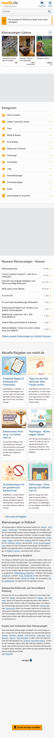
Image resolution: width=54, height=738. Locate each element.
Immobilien (12, 162)
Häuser (44, 527)
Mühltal (20, 635)
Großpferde (6, 576)
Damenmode (44, 606)
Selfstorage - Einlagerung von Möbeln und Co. (39, 487)
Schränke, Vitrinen (14, 543)
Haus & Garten (13, 115)
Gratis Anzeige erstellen (28, 727)
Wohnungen (13, 530)
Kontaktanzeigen (15, 182)
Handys (12, 598)
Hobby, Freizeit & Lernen (18, 122)
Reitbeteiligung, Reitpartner (24, 573)
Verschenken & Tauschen (18, 195)
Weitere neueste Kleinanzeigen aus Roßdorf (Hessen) (26, 336)
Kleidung (28, 540)
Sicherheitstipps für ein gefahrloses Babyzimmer (13, 487)
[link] (10, 51)
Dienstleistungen (14, 175)
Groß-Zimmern (30, 635)
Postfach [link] (42, 6)
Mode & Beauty (14, 135)
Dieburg (5, 635)
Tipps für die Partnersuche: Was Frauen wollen (39, 381)
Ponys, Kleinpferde (26, 576)
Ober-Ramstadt (22, 638)
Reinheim (12, 635)
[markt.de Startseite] (10, 2)
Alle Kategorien (7, 654)
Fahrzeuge (12, 155)
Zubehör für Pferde (28, 578)
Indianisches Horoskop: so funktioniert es (13, 434)
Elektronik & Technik (16, 148)
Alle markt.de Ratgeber (16, 516)
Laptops (40, 598)
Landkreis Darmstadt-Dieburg (34, 641)
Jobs (9, 169)
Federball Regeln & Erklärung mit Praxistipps (13, 381)
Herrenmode (10, 608)
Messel (12, 638)
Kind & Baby (12, 142)
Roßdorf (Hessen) (13, 551)
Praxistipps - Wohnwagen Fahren (39, 433)
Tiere (9, 128)
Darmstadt (41, 635)
